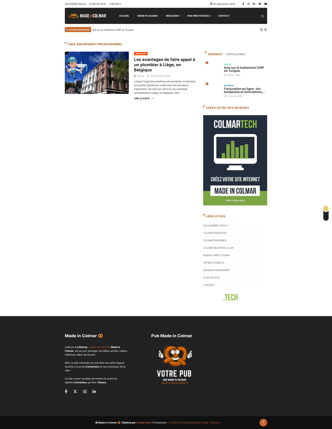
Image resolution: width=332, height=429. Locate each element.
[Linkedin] (254, 4)
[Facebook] (243, 3)
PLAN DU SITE (97, 3)
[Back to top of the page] (263, 422)
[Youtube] (265, 4)
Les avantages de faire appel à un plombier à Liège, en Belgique (164, 64)
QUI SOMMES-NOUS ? (216, 225)
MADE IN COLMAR (147, 15)
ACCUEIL (124, 15)
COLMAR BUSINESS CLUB (218, 247)
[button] (261, 29)
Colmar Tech (143, 422)
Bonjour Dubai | (201, 422)
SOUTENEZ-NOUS (75, 3)
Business (229, 85)
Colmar (140, 75)
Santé (227, 64)
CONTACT (115, 3)
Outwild (185, 422)
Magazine (172, 15)
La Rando (173, 422)
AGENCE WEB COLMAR (216, 255)
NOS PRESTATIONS (198, 15)
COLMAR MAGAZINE (215, 232)
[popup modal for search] (262, 15)
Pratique (141, 53)
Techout (214, 422)
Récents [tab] (215, 54)
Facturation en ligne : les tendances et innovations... (244, 90)
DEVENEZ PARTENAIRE (216, 270)
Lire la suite (142, 98)
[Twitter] (260, 3)
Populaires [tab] (236, 54)
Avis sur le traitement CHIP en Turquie (112, 29)
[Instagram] (248, 3)
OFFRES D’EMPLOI (213, 262)
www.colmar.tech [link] (99, 347)
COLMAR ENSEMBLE (215, 240)
